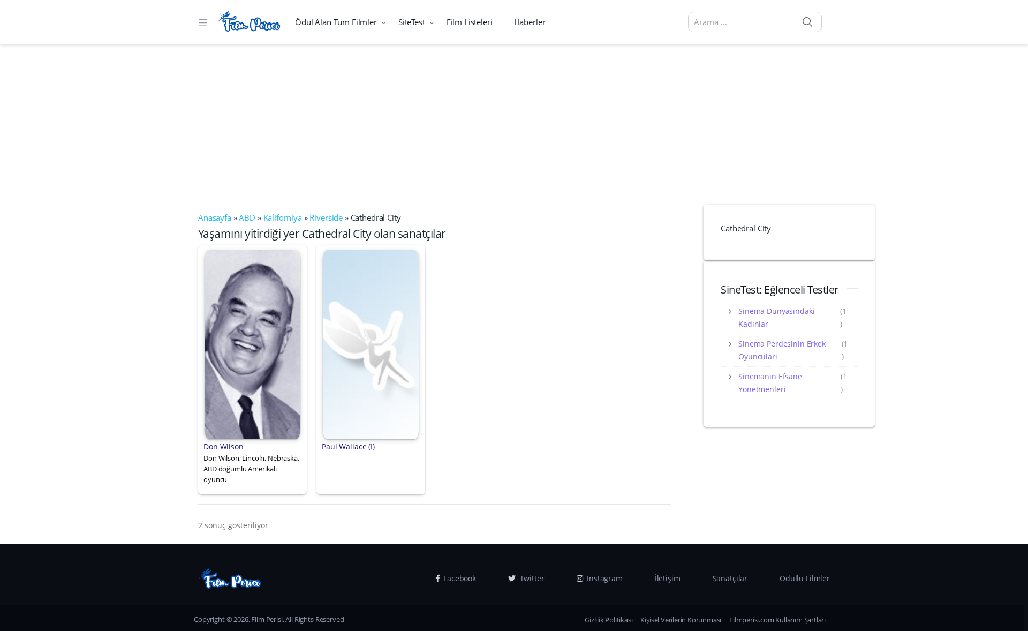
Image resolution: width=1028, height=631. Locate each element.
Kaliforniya (282, 217)
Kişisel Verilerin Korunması (680, 620)
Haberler (530, 22)
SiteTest (411, 22)
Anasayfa (214, 217)
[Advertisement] (514, 124)
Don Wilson (223, 446)
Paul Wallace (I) (348, 446)
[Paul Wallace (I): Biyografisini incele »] (371, 343)
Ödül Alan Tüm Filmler (336, 22)
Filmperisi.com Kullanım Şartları (777, 620)
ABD (247, 217)
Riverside (326, 217)
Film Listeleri (470, 22)
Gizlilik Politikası (608, 620)
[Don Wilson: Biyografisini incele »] (252, 343)
